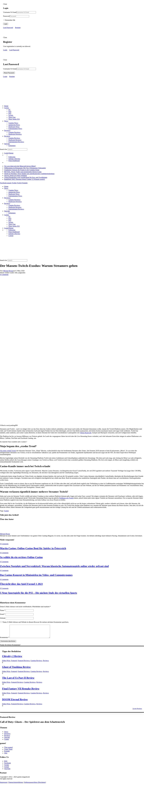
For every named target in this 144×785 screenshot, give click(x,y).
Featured (14, 661)
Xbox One (11, 117)
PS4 (9, 111)
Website (2, 618)
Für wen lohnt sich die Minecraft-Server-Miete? (20, 166)
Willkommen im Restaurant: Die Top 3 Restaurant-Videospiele (25, 168)
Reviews (7, 136)
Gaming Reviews (14, 138)
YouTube (7, 769)
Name (2, 610)
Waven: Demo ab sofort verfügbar (15, 175)
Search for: (3, 149)
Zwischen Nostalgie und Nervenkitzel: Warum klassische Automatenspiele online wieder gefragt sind (54, 566)
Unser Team (8, 749)
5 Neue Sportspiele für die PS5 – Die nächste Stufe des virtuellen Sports (38, 592)
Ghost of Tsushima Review (16, 667)
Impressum (3, 782)
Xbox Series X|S (14, 119)
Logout (10, 235)
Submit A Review (14, 159)
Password (6, 16)
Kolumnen (11, 145)
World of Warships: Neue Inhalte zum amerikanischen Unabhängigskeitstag (29, 174)
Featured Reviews (24, 661)
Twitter (6, 765)
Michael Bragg (8, 271)
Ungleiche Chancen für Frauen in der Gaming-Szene (21, 170)
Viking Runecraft (85, 433)
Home (6, 106)
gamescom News (14, 125)
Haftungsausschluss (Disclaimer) (35, 782)
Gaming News (13, 123)
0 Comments (4, 274)
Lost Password (8, 27)
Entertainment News (15, 128)
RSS (5, 761)
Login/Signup (8, 153)
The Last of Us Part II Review (18, 677)
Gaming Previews (14, 132)
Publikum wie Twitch (66, 498)
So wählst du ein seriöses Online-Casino (21, 557)
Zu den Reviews (137, 708)
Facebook (7, 763)
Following (11, 157)
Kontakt (7, 751)
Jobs (5, 753)
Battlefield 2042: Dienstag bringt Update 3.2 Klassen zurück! (24, 179)
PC (9, 110)
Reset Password (9, 73)
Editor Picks (6, 661)
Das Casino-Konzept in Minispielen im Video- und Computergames (36, 575)
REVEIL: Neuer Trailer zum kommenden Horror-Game (22, 172)
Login (5, 24)
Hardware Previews (15, 134)
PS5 (9, 113)
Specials (7, 144)
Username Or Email (9, 12)
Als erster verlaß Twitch (8, 451)
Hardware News (13, 127)
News (6, 121)
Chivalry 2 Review (12, 656)
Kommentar (4, 637)
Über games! (8, 747)
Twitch (6, 511)
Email (2, 614)
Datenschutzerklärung (15, 782)
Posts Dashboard (14, 161)
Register (18, 27)
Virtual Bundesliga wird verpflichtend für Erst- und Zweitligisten (25, 177)
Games (6, 108)
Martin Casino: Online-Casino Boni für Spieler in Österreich (33, 548)
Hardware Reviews (14, 140)
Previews (7, 130)
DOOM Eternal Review (15, 699)
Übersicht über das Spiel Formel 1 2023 (21, 584)
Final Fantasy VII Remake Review (20, 688)
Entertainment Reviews (16, 142)
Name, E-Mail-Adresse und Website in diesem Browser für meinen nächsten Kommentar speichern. (36, 622)
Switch (10, 115)
